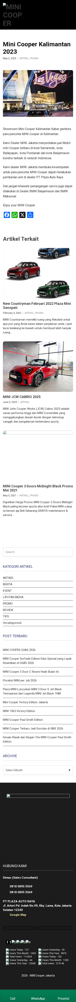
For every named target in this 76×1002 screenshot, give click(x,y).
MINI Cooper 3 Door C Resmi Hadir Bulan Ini (31, 671)
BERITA (7, 584)
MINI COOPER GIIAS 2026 (19, 650)
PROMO (34, 58)
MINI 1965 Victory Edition (19, 711)
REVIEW (8, 610)
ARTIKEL (24, 58)
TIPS (6, 616)
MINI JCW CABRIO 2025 (22, 397)
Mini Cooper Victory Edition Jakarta (25, 702)
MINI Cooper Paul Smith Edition (23, 720)
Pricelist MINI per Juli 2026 (20, 680)
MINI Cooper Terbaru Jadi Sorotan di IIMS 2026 (33, 728)
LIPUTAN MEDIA (13, 597)
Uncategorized (12, 623)
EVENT (7, 590)
